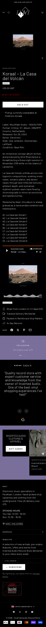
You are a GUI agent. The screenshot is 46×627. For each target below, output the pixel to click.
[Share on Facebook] (11, 330)
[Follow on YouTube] (32, 612)
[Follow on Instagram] (26, 612)
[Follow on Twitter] (20, 612)
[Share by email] (30, 330)
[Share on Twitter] (17, 330)
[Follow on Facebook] (14, 612)
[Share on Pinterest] (24, 330)
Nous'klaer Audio (9, 68)
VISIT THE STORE (14, 523)
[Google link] (23, 419)
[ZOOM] (42, 58)
